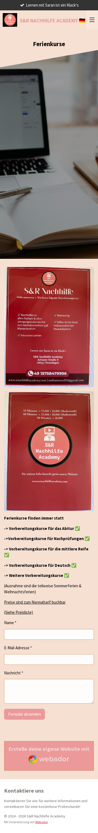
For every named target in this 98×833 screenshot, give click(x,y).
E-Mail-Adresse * (18, 647)
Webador (41, 822)
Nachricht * (13, 672)
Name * (10, 622)
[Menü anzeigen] (92, 19)
